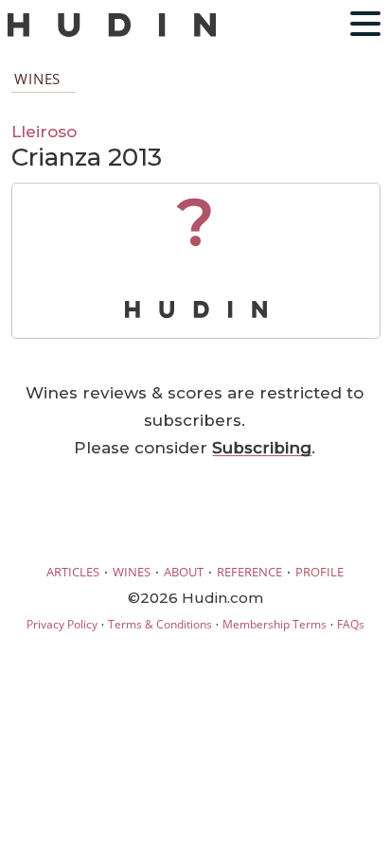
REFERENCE (249, 571)
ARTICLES (72, 571)
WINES (132, 571)
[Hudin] (112, 33)
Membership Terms (274, 624)
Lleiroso (44, 131)
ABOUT (184, 571)
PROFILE (319, 571)
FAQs (350, 624)
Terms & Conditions (160, 624)
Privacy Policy (62, 624)
